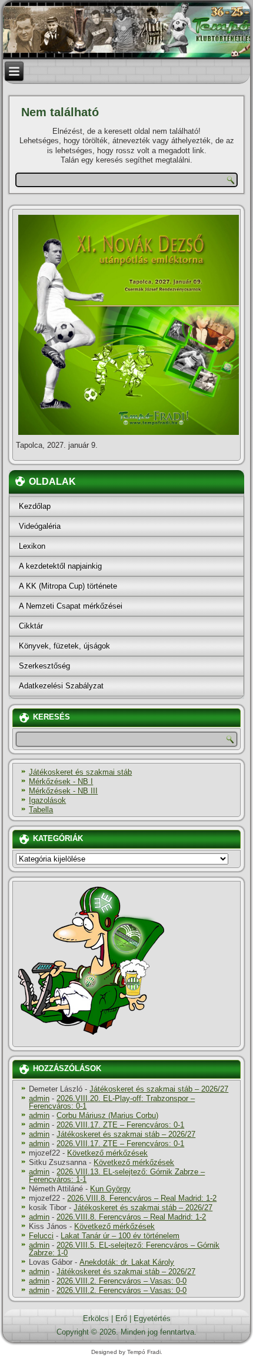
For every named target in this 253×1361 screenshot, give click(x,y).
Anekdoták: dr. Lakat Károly (126, 1262)
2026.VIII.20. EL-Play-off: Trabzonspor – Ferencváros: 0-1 (112, 1102)
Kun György (110, 1188)
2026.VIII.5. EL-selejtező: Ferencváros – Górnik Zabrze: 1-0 (124, 1249)
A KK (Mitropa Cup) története (68, 586)
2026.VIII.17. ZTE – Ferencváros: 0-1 (120, 1124)
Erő (121, 1318)
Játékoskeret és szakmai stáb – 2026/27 (158, 1089)
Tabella (41, 809)
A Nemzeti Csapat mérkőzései (70, 606)
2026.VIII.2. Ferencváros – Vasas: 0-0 (121, 1280)
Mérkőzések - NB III (63, 790)
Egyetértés (152, 1318)
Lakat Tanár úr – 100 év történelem (120, 1235)
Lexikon (32, 546)
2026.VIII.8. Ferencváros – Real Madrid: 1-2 (142, 1198)
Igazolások (47, 800)
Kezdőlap (35, 506)
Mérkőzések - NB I (61, 781)
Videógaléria (40, 526)
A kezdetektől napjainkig (60, 566)
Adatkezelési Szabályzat (61, 685)
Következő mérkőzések (107, 1153)
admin (39, 1098)
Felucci (41, 1235)
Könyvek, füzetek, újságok (64, 645)
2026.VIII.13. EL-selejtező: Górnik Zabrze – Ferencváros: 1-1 (117, 1175)
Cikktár (31, 626)
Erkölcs (96, 1318)
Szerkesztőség (44, 665)
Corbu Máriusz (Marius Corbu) (107, 1115)
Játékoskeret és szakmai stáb (80, 772)
